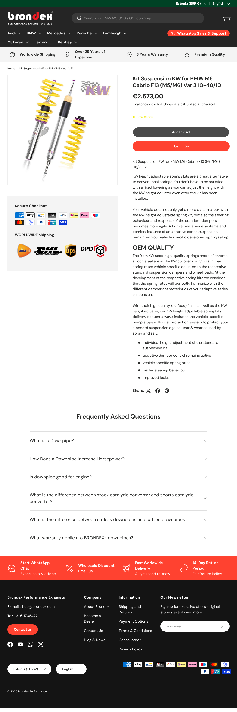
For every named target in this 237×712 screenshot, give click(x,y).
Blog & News (94, 639)
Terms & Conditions (135, 630)
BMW (31, 33)
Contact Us (93, 630)
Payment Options (133, 621)
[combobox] (138, 18)
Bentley (65, 42)
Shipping (169, 104)
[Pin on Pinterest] (167, 390)
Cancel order (130, 639)
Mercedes (56, 33)
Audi (11, 33)
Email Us (85, 571)
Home (11, 68)
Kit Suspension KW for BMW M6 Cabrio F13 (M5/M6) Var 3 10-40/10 (47, 68)
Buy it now (181, 146)
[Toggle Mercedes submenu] (69, 33)
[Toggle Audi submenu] (19, 33)
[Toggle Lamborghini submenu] (129, 33)
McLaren (15, 42)
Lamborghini (114, 33)
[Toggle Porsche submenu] (95, 33)
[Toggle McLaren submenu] (27, 42)
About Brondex (96, 606)
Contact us (22, 629)
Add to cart (181, 132)
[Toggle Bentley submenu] (75, 42)
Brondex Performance (32, 691)
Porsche (84, 33)
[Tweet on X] (148, 390)
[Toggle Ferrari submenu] (50, 42)
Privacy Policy (130, 649)
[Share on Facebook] (157, 390)
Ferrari (40, 42)
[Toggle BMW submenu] (39, 33)
